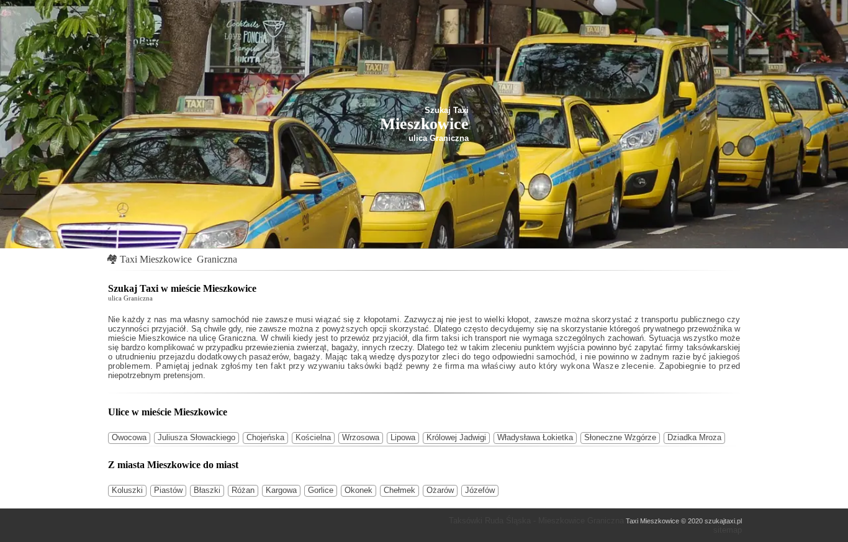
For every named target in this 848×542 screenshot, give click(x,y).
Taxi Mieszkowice (156, 259)
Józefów (480, 490)
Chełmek (399, 490)
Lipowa (402, 437)
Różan (243, 490)
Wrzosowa (360, 437)
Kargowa (281, 490)
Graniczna (217, 259)
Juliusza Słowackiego (196, 437)
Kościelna (313, 437)
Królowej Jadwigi (456, 437)
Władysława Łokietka (535, 437)
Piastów (168, 490)
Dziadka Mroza (694, 437)
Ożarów (440, 490)
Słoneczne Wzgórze (620, 437)
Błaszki (207, 490)
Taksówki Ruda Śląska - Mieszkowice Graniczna (536, 520)
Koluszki (127, 490)
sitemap (727, 530)
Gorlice (320, 490)
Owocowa (129, 437)
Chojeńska (265, 437)
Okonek (358, 490)
